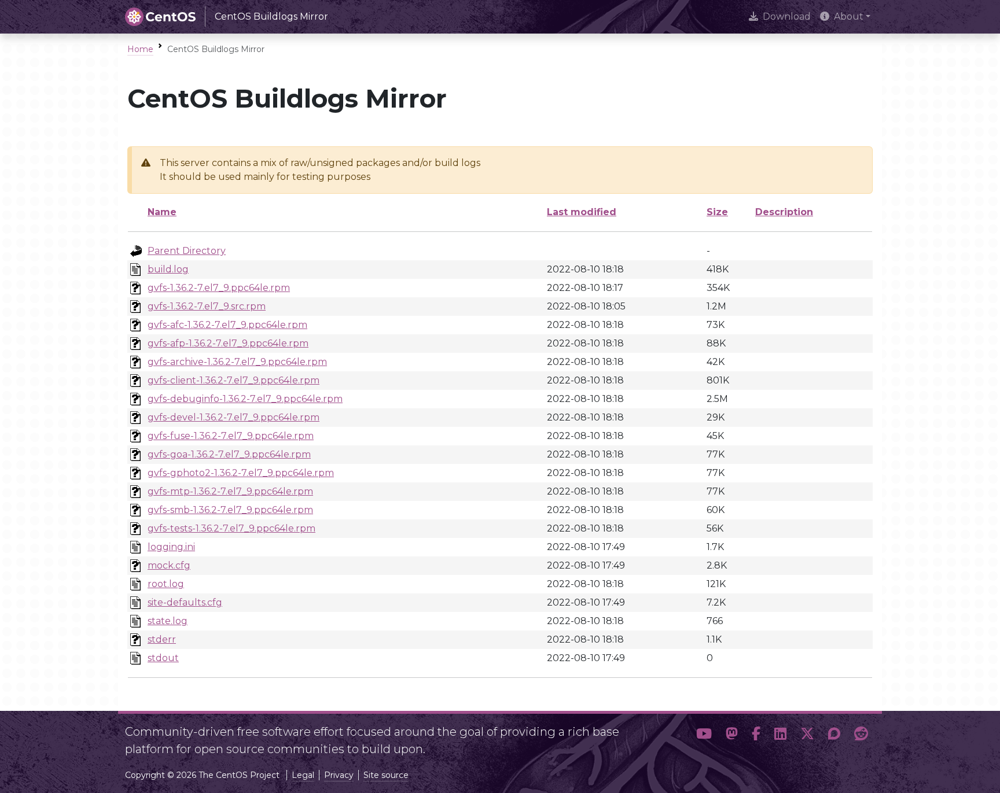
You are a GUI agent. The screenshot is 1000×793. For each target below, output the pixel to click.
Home (140, 49)
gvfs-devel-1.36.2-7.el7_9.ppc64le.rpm (233, 417)
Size (717, 211)
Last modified (581, 211)
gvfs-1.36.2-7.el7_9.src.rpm (207, 306)
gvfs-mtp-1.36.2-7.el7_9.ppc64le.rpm (230, 491)
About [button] (848, 16)
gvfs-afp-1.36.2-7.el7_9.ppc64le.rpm (228, 343)
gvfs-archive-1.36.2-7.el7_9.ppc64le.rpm (237, 361)
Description (784, 211)
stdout (163, 657)
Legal (303, 775)
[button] (704, 735)
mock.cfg (169, 565)
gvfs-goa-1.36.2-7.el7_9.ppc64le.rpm (229, 454)
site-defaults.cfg (185, 602)
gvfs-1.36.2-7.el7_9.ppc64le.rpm (219, 287)
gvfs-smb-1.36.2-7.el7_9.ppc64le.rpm (230, 509)
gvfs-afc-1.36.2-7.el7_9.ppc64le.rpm (227, 324)
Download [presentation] (787, 16)
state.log (168, 620)
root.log (166, 583)
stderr (162, 639)
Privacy (339, 775)
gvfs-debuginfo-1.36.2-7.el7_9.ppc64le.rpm (245, 398)
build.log (168, 269)
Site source (386, 775)
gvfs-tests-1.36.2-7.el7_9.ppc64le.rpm (231, 528)
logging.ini (171, 546)
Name (162, 211)
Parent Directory (187, 250)
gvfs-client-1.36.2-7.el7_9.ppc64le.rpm (233, 380)
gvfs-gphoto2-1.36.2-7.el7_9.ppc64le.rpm (241, 472)
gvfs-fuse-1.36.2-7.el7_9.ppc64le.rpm (231, 435)
